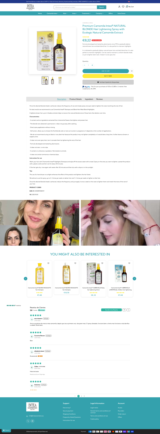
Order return (122, 414)
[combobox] (131, 1)
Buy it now (108, 76)
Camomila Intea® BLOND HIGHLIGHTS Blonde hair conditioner (66, 289)
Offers (111, 13)
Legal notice (94, 407)
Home (40, 13)
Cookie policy (94, 419)
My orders (121, 411)
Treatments (86, 13)
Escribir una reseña (111, 310)
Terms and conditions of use (99, 416)
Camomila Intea (52, 13)
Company (99, 13)
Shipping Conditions (69, 414)
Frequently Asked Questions (72, 417)
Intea (74, 13)
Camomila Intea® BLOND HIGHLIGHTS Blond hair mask (39, 289)
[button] (25, 278)
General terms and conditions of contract (100, 411)
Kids (64, 13)
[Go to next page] (84, 396)
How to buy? (66, 407)
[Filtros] (124, 309)
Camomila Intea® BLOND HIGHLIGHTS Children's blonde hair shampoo (93, 289)
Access (120, 407)
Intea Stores (121, 13)
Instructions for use (69, 420)
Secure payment (68, 411)
